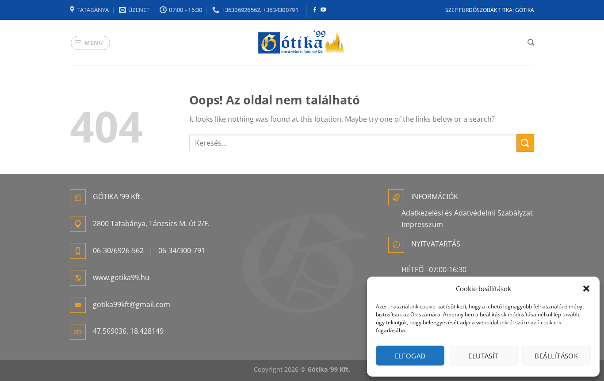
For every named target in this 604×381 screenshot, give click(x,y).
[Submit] (525, 142)
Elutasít (483, 355)
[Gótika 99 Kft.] (302, 42)
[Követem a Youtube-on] (323, 10)
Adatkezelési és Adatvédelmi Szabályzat (467, 213)
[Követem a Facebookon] (314, 10)
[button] (586, 288)
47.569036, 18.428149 (128, 331)
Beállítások (556, 355)
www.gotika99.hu (121, 277)
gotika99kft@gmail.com (131, 304)
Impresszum (422, 224)
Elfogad (410, 355)
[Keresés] (531, 42)
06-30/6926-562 (118, 250)
